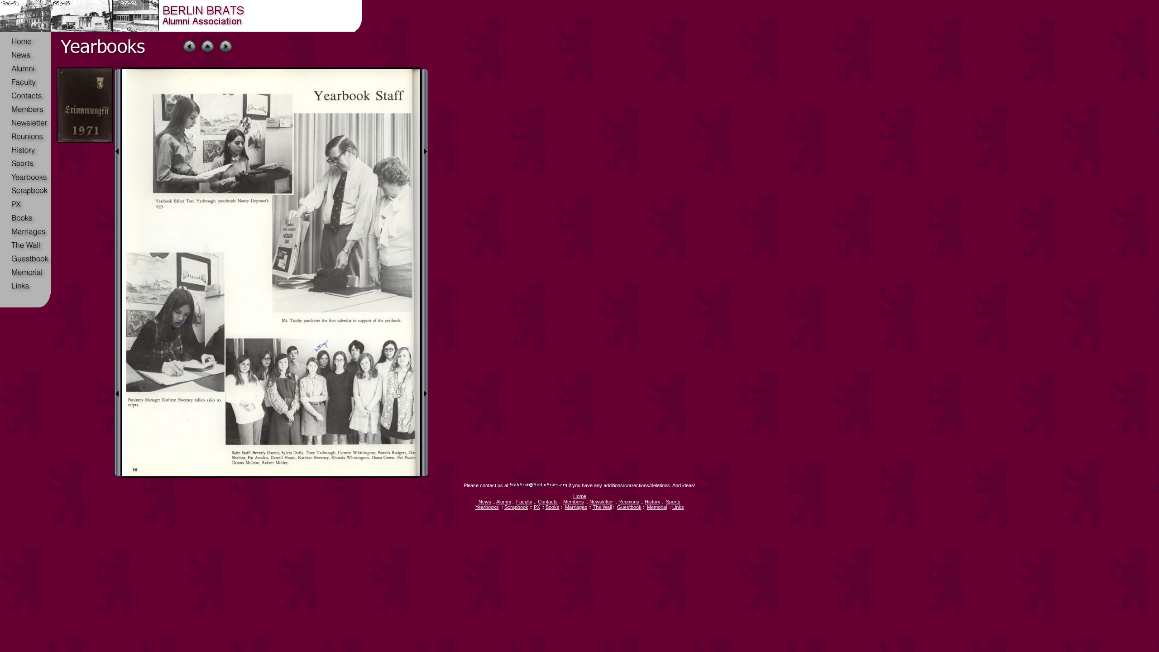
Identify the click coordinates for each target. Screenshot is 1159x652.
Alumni (503, 501)
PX (537, 507)
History (653, 501)
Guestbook (629, 507)
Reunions (628, 501)
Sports (673, 501)
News (485, 501)
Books (553, 507)
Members (573, 501)
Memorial (657, 507)
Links (678, 507)
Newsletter (601, 501)
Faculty (524, 501)
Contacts (548, 501)
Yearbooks (487, 507)
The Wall (602, 507)
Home (579, 496)
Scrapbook (516, 507)
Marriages (576, 507)
